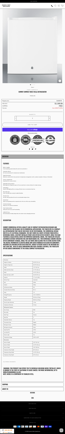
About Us (5, 389)
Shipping (5, 385)
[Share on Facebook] (29, 149)
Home (32, 87)
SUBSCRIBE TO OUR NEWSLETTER (32, 417)
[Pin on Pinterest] (35, 149)
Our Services (32, 403)
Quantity (32, 114)
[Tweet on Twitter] (32, 149)
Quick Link (32, 413)
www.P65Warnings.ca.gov (12, 372)
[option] (34, 1)
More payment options (32, 133)
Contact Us (32, 422)
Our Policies (32, 408)
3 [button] (33, 84)
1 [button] (30, 84)
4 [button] (34, 84)
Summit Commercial (32, 89)
